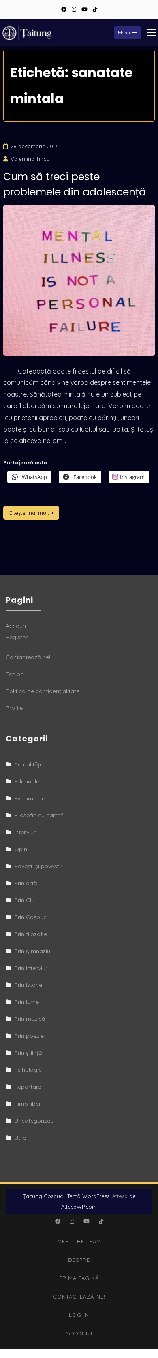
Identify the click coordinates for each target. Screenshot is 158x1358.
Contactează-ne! (28, 657)
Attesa (120, 1196)
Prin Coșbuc (30, 917)
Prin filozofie (30, 934)
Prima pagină (79, 1278)
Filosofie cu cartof (38, 815)
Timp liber (27, 1103)
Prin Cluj (25, 900)
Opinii (22, 849)
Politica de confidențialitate (42, 691)
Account (17, 626)
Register (17, 637)
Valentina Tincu (30, 158)
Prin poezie (29, 1035)
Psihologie (28, 1069)
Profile (14, 708)
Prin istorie (28, 985)
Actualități (27, 764)
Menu (124, 32)
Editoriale (26, 781)
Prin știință (28, 1052)
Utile (20, 1137)
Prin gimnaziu (32, 951)
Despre (79, 1260)
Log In (79, 1315)
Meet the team (79, 1241)
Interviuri (25, 832)
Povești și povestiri (39, 866)
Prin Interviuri (31, 968)
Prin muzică (29, 1018)
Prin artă (25, 883)
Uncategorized (34, 1120)
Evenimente (29, 798)
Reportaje (27, 1086)
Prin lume (26, 1001)
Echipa (15, 674)
